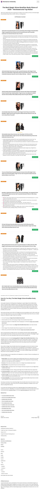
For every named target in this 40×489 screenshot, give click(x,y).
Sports (2, 464)
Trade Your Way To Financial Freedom (8, 430)
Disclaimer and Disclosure (6, 441)
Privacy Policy (3, 442)
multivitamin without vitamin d (7, 428)
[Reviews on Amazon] (20, 132)
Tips (2, 462)
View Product (35, 56)
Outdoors (3, 468)
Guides (2, 457)
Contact (2, 446)
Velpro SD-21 (3, 432)
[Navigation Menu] (38, 2)
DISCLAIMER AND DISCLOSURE (7, 475)
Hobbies (3, 466)
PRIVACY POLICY (4, 473)
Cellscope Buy (4, 435)
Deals (2, 455)
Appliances (3, 460)
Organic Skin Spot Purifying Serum (8, 434)
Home (2, 449)
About (2, 444)
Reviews (2, 451)
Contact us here (12, 390)
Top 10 (2, 459)
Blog (2, 453)
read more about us (25, 390)
